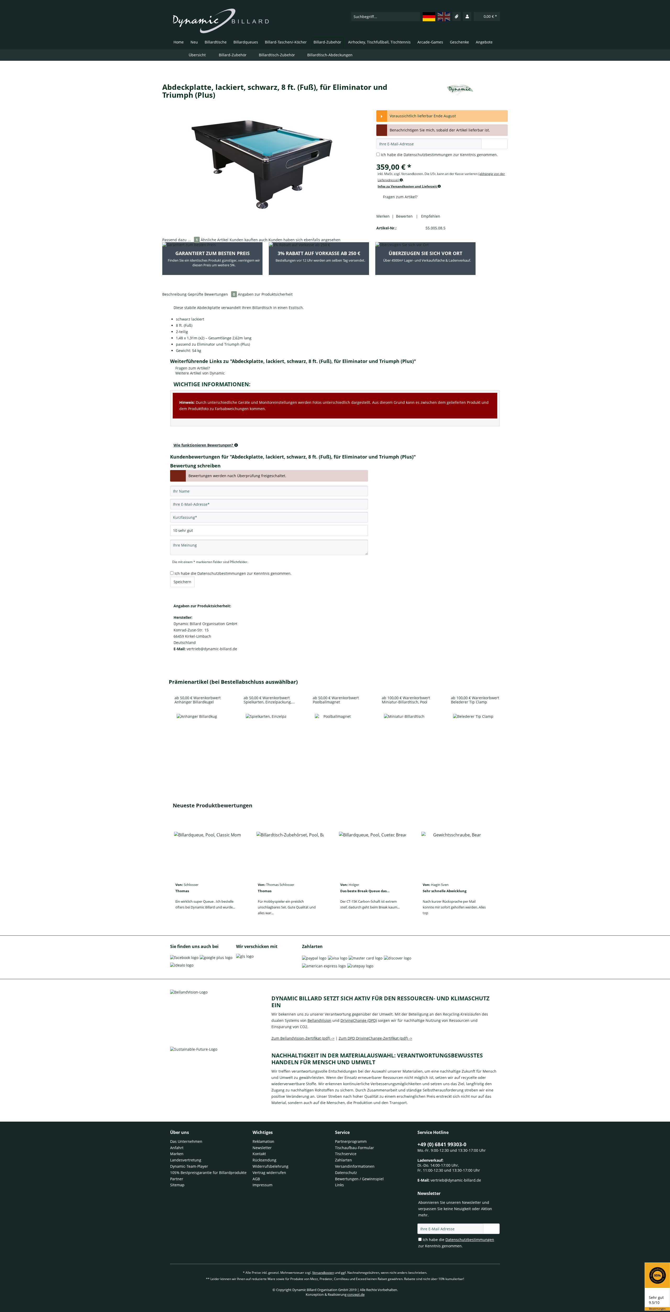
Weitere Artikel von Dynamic (199, 373)
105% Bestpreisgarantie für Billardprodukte (208, 1172)
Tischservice (345, 1153)
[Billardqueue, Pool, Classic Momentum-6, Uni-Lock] (207, 852)
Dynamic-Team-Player (189, 1166)
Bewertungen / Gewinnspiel (359, 1178)
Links (339, 1184)
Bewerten (405, 216)
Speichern (182, 581)
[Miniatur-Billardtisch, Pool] (404, 734)
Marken (176, 1153)
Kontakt (259, 1153)
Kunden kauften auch (248, 239)
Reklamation (263, 1141)
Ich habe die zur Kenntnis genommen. (439, 154)
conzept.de (356, 1294)
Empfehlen (429, 216)
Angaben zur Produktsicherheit (265, 294)
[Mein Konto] (467, 16)
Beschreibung (174, 294)
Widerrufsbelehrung (270, 1166)
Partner (176, 1178)
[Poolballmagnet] (335, 734)
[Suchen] (415, 17)
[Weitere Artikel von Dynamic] (460, 92)
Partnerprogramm (351, 1141)
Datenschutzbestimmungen (428, 154)
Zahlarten (343, 1159)
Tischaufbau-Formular (354, 1147)
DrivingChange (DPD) (358, 1020)
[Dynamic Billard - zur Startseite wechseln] (221, 21)
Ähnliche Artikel (214, 239)
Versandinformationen (355, 1166)
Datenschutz (346, 1172)
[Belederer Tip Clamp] (473, 734)
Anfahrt (176, 1147)
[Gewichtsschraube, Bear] (455, 852)
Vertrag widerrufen (269, 1172)
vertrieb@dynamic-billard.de (456, 1180)
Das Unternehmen (186, 1141)
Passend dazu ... (180, 239)
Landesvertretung (185, 1159)
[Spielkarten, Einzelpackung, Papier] (266, 734)
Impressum (262, 1184)
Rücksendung (264, 1159)
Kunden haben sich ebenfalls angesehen (304, 239)
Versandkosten (323, 1272)
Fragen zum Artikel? (399, 196)
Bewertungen (657, 1308)
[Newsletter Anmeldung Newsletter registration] (491, 1228)
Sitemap (177, 1184)
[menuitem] (385, 16)
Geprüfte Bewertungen (211, 294)
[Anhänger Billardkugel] (197, 734)
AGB (256, 1178)
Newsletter (262, 1147)
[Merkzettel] (457, 16)
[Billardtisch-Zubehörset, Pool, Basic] (290, 852)
